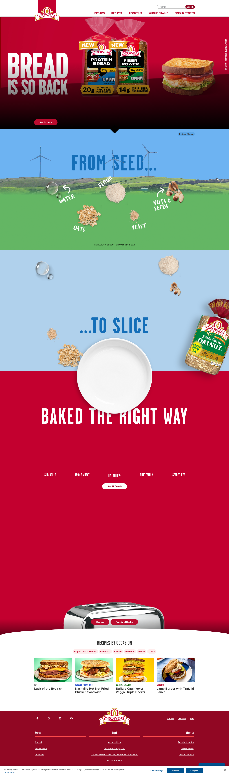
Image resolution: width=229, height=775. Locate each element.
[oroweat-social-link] (37, 718)
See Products (45, 122)
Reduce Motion (186, 134)
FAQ (192, 718)
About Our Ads (186, 754)
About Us (135, 13)
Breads (99, 13)
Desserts (130, 651)
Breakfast (105, 651)
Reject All (175, 770)
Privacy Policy (114, 760)
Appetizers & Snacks (85, 651)
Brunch (118, 651)
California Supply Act (114, 748)
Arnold (38, 742)
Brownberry (41, 748)
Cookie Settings (157, 770)
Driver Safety (187, 748)
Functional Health (124, 621)
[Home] (47, 14)
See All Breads (114, 486)
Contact (182, 718)
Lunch (152, 651)
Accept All (194, 770)
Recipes (116, 13)
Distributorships (186, 742)
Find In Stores (185, 13)
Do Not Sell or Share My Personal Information (114, 754)
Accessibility (114, 742)
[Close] (225, 770)
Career (170, 718)
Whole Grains (158, 13)
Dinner (141, 651)
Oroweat (39, 754)
